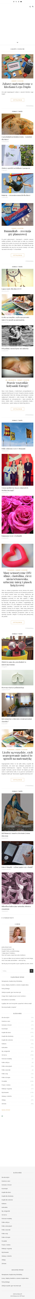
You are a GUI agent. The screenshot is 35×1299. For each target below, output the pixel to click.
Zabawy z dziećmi (17, 81)
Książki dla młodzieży (7, 1036)
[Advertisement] (17, 21)
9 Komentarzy (29, 106)
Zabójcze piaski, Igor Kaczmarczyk (11, 992)
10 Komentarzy (29, 261)
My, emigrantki (11, 380)
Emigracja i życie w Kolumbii (12, 536)
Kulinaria (4, 1043)
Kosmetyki (5, 1028)
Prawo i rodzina (6, 1085)
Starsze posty (8, 918)
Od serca (4, 1055)
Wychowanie (5, 1092)
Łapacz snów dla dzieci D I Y (11, 289)
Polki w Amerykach (7, 1066)
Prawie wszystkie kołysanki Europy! (17, 384)
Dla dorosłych (5, 1017)
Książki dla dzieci (6, 1032)
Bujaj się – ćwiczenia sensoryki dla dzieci (16, 195)
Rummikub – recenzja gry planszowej (17, 232)
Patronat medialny (7, 1058)
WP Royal (22, 1296)
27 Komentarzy (29, 785)
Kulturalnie (4, 1047)
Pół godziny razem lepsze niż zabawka (15, 349)
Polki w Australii (6, 1070)
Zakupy (4, 1100)
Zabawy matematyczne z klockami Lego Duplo (17, 85)
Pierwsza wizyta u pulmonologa (13, 688)
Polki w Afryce (5, 1062)
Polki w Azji (5, 1073)
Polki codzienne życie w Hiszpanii (13, 449)
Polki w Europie (6, 1077)
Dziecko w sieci (6, 1021)
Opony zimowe (6, 1110)
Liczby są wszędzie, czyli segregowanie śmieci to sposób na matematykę (17, 755)
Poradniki (10, 570)
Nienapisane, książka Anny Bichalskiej (12, 981)
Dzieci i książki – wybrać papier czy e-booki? (17, 867)
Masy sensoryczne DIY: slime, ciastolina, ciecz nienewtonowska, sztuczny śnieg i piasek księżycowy (17, 579)
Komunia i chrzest (7, 1025)
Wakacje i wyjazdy (7, 1088)
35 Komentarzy (29, 628)
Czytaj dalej (17, 100)
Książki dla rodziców (7, 1040)
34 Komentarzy (29, 415)
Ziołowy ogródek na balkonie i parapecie (16, 168)
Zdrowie (4, 1103)
